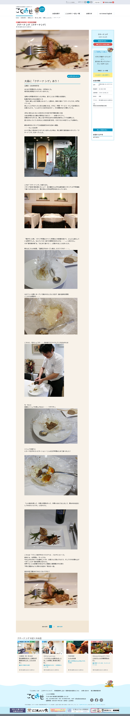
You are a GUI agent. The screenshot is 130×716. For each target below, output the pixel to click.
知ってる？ (42, 9)
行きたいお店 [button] (102, 44)
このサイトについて (46, 691)
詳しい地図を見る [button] (102, 130)
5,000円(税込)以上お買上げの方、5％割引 (77, 661)
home (17, 17)
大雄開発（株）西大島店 (26, 656)
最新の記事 (59, 626)
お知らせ (89, 13)
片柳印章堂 (71, 656)
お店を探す (56, 13)
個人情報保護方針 (96, 691)
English (106, 13)
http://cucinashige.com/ (100, 105)
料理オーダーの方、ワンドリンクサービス (101, 664)
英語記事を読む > (103, 41)
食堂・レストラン (47, 17)
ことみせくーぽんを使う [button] (102, 75)
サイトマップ (99, 704)
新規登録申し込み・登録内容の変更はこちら (66, 691)
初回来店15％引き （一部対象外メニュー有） (53, 666)
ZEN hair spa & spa (49, 656)
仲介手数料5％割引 (24, 665)
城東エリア (30, 17)
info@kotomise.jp (80, 698)
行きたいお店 (108, 2)
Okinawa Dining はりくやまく (101, 656)
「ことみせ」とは (34, 691)
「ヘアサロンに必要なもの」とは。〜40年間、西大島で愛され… (53, 660)
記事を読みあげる (74, 76)
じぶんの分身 (72, 658)
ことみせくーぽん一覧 (72, 13)
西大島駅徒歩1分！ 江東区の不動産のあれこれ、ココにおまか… (28, 660)
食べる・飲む (38, 17)
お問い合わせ (85, 691)
